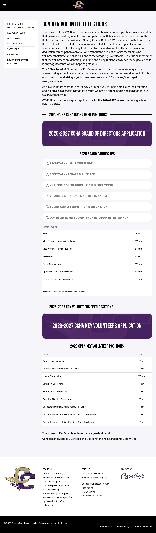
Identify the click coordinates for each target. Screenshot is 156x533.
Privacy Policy (122, 526)
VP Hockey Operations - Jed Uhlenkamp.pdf (81, 185)
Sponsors (12, 54)
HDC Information (16, 38)
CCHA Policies (14, 43)
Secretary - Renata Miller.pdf (72, 174)
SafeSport (13, 49)
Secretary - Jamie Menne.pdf (71, 163)
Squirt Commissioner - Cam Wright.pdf (78, 206)
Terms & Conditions (142, 526)
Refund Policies (104, 526)
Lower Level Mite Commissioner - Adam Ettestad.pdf (89, 217)
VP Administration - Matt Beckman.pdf (79, 196)
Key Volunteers (16, 32)
